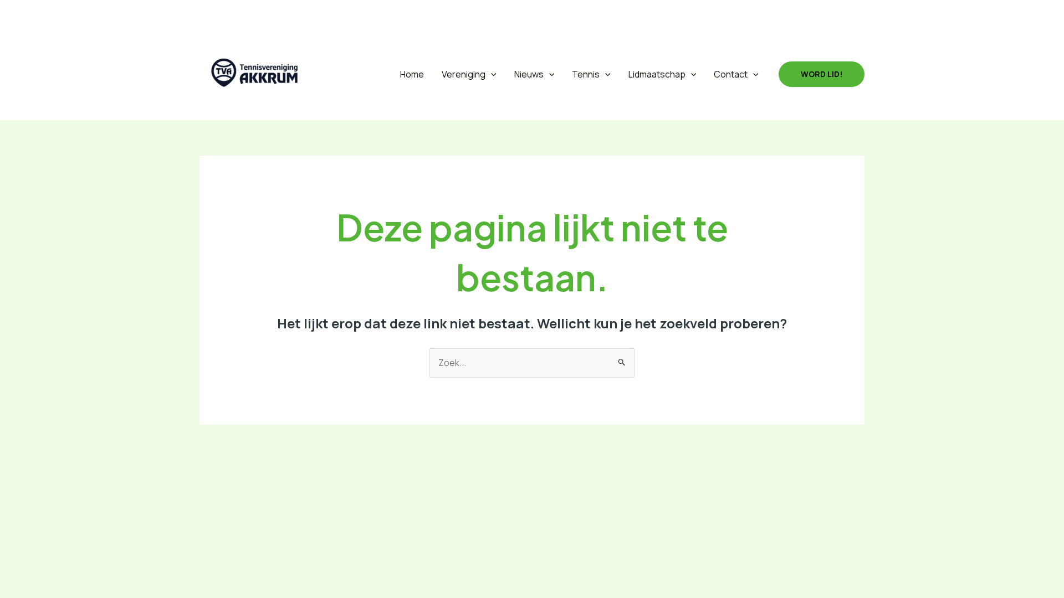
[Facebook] (234, 14)
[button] (207, 14)
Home (412, 74)
